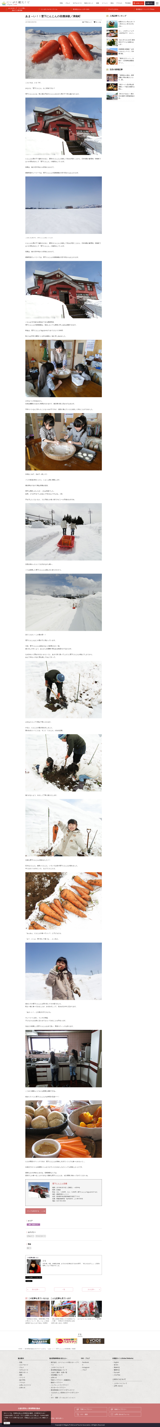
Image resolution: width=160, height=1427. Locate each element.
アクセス (22, 1382)
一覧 (63, 1289)
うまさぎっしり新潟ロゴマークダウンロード (65, 1394)
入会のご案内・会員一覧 (59, 1372)
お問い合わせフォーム (122, 1414)
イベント (22, 1377)
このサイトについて (57, 1367)
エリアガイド (23, 1365)
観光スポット (23, 1372)
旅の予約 (22, 1380)
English (116, 1362)
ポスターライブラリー (58, 1387)
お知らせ (22, 1387)
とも (44, 1260)
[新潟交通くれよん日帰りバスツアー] (66, 1342)
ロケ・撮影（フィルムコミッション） (63, 1398)
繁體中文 (117, 1370)
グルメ (29, 1236)
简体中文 (117, 1367)
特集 (20, 1362)
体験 (20, 1375)
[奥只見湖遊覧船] (39, 1342)
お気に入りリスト (25, 1385)
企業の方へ (150, 3)
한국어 (116, 1365)
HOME (20, 1349)
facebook (85, 1362)
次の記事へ (91, 1289)
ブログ (84, 1370)
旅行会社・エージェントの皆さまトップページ (65, 1363)
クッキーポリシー (34, 1417)
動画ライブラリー (57, 1382)
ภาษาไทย (117, 1375)
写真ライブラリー (86, 1409)
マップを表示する (33, 1211)
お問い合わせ (118, 1386)
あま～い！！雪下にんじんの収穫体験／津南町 (62, 1349)
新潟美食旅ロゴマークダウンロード (63, 1390)
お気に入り (139, 3)
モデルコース (23, 1370)
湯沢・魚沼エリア (33, 1224)
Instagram (85, 1367)
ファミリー (39, 1236)
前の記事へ (35, 1289)
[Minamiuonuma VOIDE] (93, 1342)
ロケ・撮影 (84, 1414)
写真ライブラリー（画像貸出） (61, 1380)
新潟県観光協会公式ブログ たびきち (35, 1349)
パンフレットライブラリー (60, 1385)
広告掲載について (57, 1375)
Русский (117, 1372)
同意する (6, 1423)
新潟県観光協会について (59, 1370)
